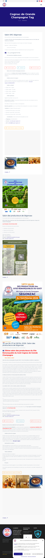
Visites (9, 341)
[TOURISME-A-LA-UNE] (22, 160)
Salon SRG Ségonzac (13, 35)
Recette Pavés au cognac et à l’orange (14, 127)
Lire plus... (7, 172)
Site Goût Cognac (35, 67)
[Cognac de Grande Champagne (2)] (22, 481)
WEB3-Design (5, 554)
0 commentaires (25, 37)
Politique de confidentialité (32, 556)
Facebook (22, 67)
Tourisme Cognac (10, 67)
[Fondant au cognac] (10, 163)
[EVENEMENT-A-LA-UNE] (34, 160)
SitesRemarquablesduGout (17, 37)
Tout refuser (27, 554)
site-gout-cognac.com (9, 238)
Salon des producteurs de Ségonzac (17, 216)
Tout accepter (18, 554)
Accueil (19, 20)
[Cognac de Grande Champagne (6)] (9, 481)
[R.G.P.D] (38, 530)
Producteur (5, 341)
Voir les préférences (37, 554)
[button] (42, 540)
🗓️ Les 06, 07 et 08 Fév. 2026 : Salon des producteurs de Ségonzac (19, 344)
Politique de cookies (24, 556)
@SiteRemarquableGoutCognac (13, 237)
